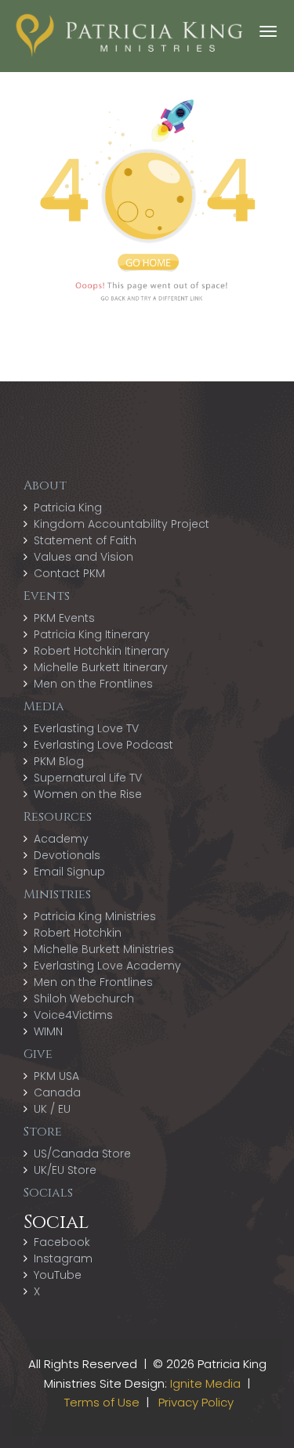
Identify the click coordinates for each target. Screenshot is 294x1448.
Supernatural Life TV (88, 777)
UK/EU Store (65, 1170)
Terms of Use (102, 1402)
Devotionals (67, 855)
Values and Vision (83, 557)
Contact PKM (69, 573)
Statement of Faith (85, 540)
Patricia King (68, 507)
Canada (57, 1092)
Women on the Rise (88, 794)
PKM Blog (59, 761)
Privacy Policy (196, 1402)
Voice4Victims (73, 1015)
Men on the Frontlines (93, 684)
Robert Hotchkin (78, 933)
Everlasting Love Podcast (103, 745)
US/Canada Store (82, 1153)
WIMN (48, 1031)
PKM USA (56, 1076)
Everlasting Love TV (86, 728)
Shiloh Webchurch (84, 998)
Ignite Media (205, 1383)
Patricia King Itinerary (92, 634)
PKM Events (64, 618)
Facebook (62, 1242)
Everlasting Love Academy (107, 965)
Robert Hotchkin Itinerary (101, 651)
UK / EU (52, 1109)
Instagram (63, 1258)
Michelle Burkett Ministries (104, 949)
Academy (61, 839)
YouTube (58, 1275)
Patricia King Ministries (95, 916)
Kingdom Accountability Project (121, 524)
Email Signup (69, 871)
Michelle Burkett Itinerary (101, 667)
